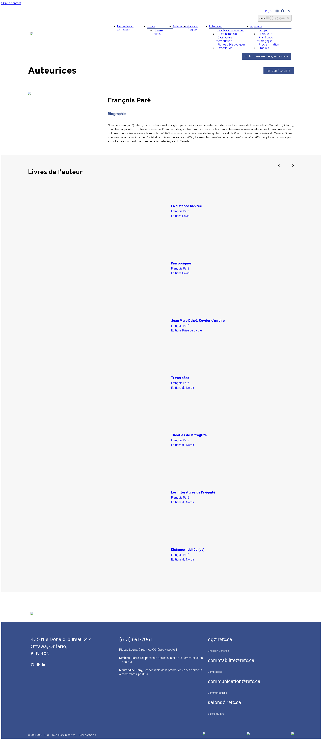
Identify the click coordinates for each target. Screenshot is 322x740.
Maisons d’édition (192, 28)
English (269, 11)
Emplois (264, 48)
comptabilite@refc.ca (231, 661)
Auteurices (180, 26)
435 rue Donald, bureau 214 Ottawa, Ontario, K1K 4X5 (61, 647)
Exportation (225, 48)
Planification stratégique (266, 39)
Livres (151, 26)
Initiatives (215, 26)
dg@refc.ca (220, 640)
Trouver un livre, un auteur (268, 56)
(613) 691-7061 (135, 640)
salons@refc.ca (224, 703)
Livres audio (158, 32)
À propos (256, 26)
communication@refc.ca (234, 682)
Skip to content (11, 3)
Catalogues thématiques (224, 39)
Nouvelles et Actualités (125, 28)
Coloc (92, 734)
